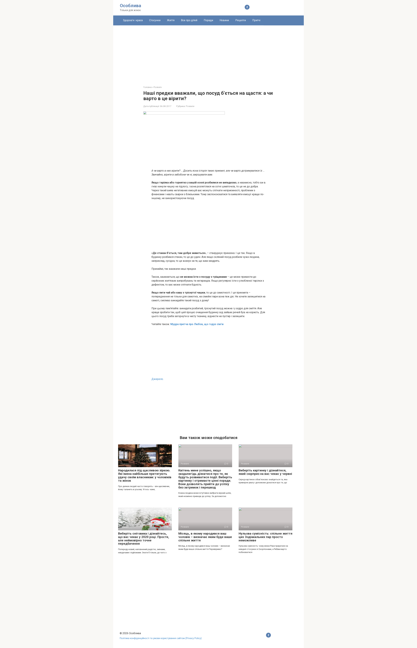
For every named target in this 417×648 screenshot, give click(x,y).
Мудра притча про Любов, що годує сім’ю (197, 324)
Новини (224, 20)
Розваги (190, 106)
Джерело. (157, 379)
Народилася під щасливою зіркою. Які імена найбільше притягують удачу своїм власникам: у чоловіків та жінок (144, 475)
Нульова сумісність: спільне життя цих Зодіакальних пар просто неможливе (265, 537)
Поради (208, 20)
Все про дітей (189, 20)
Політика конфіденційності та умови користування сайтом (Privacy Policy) (161, 638)
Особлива (130, 5)
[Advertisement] (208, 53)
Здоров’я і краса (133, 20)
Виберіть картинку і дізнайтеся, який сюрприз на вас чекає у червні (265, 472)
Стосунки (154, 20)
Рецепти (240, 20)
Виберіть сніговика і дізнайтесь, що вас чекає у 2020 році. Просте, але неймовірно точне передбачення (143, 539)
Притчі (256, 20)
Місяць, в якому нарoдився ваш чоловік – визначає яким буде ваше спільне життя (205, 537)
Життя (170, 20)
